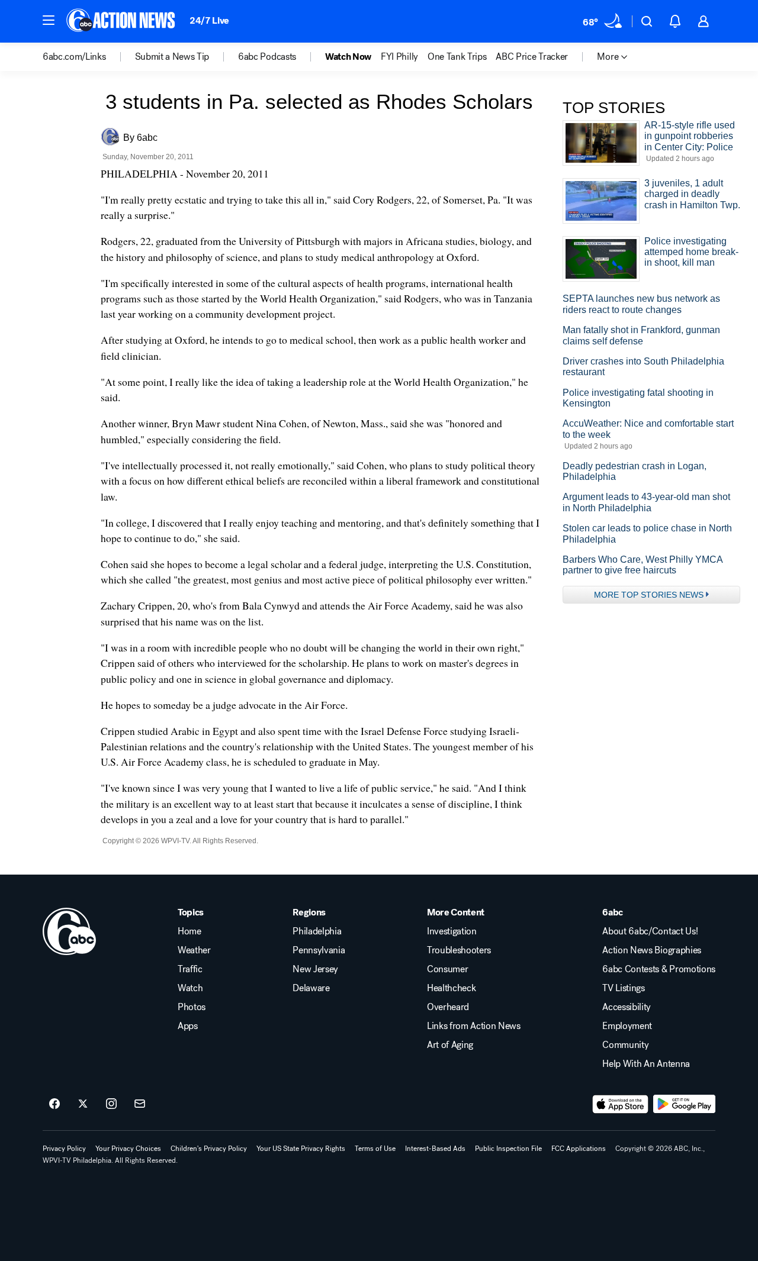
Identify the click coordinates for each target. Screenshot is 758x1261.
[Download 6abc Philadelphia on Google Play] (684, 1104)
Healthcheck (451, 988)
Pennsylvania (319, 950)
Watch (190, 988)
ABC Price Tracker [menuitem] (532, 56)
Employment (627, 1026)
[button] (48, 20)
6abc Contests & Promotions (658, 969)
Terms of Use (375, 1148)
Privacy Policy (64, 1148)
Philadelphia (317, 931)
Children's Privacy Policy (209, 1148)
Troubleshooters (459, 950)
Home (189, 931)
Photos (191, 1007)
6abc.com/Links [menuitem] (74, 56)
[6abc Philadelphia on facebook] (54, 1104)
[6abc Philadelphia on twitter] (83, 1104)
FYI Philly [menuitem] (399, 56)
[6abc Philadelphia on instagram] (111, 1104)
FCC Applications (578, 1148)
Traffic (190, 969)
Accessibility (626, 1007)
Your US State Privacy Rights (300, 1148)
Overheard (448, 1007)
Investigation (452, 931)
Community (625, 1045)
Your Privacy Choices (128, 1148)
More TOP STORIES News (649, 594)
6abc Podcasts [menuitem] (267, 56)
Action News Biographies (651, 950)
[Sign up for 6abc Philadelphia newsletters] (140, 1104)
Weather (194, 950)
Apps (188, 1026)
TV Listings (623, 988)
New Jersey (315, 969)
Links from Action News (474, 1026)
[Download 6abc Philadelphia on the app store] (620, 1104)
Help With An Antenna (646, 1064)
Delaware (311, 988)
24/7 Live (209, 20)
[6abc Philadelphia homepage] (122, 21)
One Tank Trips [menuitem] (457, 56)
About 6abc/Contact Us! (650, 931)
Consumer (447, 969)
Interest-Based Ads (435, 1148)
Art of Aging (450, 1045)
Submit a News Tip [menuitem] (172, 56)
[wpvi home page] (69, 931)
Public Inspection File (508, 1148)
